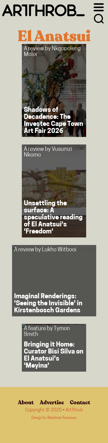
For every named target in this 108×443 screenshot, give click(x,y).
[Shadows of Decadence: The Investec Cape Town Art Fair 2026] (54, 90)
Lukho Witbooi (59, 250)
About (26, 402)
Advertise (52, 402)
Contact (80, 402)
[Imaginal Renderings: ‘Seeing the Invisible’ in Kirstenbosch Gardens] (54, 280)
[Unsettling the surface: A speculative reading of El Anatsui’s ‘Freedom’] (54, 190)
